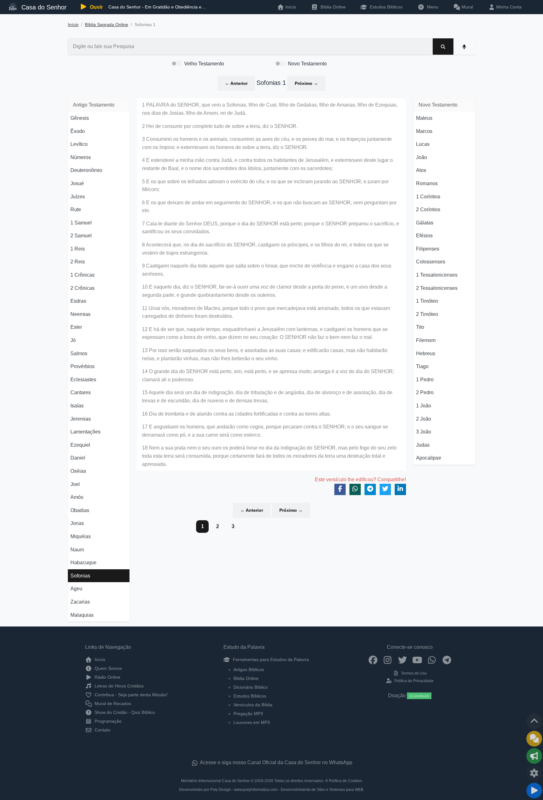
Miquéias (80, 536)
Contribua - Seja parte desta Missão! (130, 694)
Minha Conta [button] (508, 6)
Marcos (424, 131)
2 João (423, 419)
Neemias (80, 314)
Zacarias (80, 601)
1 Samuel (81, 222)
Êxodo (77, 131)
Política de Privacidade (413, 681)
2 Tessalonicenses (437, 288)
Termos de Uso (413, 673)
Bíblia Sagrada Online (106, 24)
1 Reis (77, 248)
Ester (76, 327)
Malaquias (82, 615)
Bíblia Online (332, 6)
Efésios (424, 235)
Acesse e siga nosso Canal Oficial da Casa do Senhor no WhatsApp (275, 762)
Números (80, 157)
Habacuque (83, 562)
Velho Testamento (204, 63)
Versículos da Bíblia (252, 704)
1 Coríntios (428, 196)
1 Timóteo (427, 301)
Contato (101, 729)
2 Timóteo (427, 314)
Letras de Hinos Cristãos (118, 685)
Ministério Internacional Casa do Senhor (215, 781)
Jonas (77, 523)
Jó (73, 340)
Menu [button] (431, 6)
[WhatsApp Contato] (431, 659)
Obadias (79, 510)
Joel (75, 484)
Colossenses (430, 261)
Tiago (422, 366)
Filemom (426, 340)
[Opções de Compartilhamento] (534, 756)
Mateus (424, 118)
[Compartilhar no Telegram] (370, 489)
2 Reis (77, 261)
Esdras (78, 301)
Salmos (78, 353)
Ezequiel (80, 445)
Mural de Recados (112, 703)
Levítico (79, 144)
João (421, 157)
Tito (420, 327)
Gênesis (79, 118)
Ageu (76, 588)
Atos (421, 170)
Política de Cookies (345, 781)
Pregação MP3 (248, 713)
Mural (466, 6)
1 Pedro (425, 379)
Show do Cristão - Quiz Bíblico (124, 712)
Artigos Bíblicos (248, 669)
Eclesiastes (83, 379)
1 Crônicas (82, 275)
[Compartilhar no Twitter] (385, 489)
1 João (423, 405)
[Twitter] (402, 659)
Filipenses (427, 248)
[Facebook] (372, 659)
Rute (75, 209)
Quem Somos (107, 668)
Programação (107, 721)
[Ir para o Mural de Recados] (534, 739)
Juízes (77, 196)
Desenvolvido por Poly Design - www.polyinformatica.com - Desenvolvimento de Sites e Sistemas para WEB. (271, 789)
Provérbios (82, 366)
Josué (77, 183)
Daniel (77, 458)
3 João (423, 431)
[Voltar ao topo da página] (534, 721)
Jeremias (80, 419)
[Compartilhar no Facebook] (340, 489)
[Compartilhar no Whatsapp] (355, 489)
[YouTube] (417, 659)
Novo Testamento (307, 63)
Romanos (427, 183)
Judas (423, 445)
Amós (76, 497)
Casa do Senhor (43, 7)
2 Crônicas (82, 288)
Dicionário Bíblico (250, 687)
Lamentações (85, 431)
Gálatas (424, 222)
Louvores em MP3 (251, 722)
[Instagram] (387, 659)
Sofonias (80, 575)
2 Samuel (81, 235)
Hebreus (425, 353)
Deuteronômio (86, 170)
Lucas (423, 144)
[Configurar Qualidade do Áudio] (534, 773)
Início (73, 24)
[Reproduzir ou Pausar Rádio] (534, 790)
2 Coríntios (428, 209)
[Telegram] (446, 659)
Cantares (80, 392)
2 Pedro (425, 392)
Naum (77, 549)
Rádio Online (106, 677)
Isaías (77, 405)
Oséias (78, 471)
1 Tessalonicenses (437, 275)
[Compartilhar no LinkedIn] (400, 489)
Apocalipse (428, 458)
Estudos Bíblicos (386, 6)
